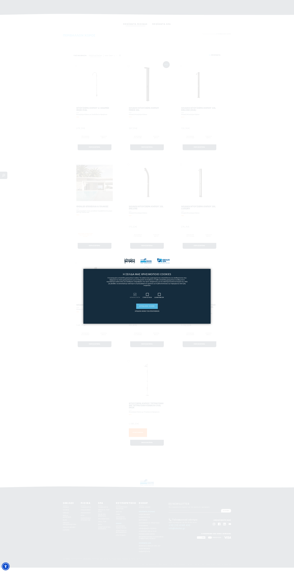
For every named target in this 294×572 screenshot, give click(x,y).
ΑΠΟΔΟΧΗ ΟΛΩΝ (147, 306)
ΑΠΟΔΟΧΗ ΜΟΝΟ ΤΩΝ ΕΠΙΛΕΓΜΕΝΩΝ (147, 311)
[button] (5, 566)
